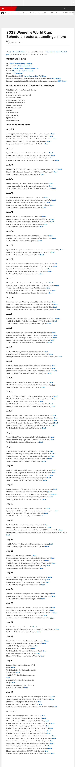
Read (52, 134)
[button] (68, 8)
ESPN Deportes (55, 78)
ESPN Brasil (62, 81)
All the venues (18, 73)
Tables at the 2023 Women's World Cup (25, 68)
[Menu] (2, 8)
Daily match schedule (25, 66)
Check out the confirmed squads (22, 71)
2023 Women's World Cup (17, 52)
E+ (52, 494)
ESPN (10, 8)
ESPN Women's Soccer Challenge (21, 63)
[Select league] (6, 3)
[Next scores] (73, 3)
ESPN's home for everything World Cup (32, 76)
